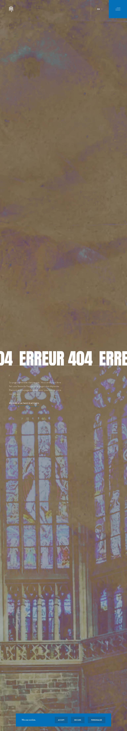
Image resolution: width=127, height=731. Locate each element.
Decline (77, 720)
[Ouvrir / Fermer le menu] (118, 9)
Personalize (96, 720)
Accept (61, 720)
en (98, 9)
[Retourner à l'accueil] (11, 9)
